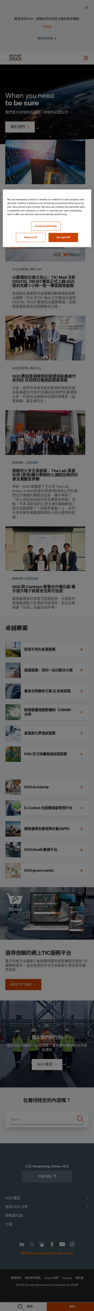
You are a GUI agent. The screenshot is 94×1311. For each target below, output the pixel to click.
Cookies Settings (46, 226)
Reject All (30, 237)
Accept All (63, 237)
